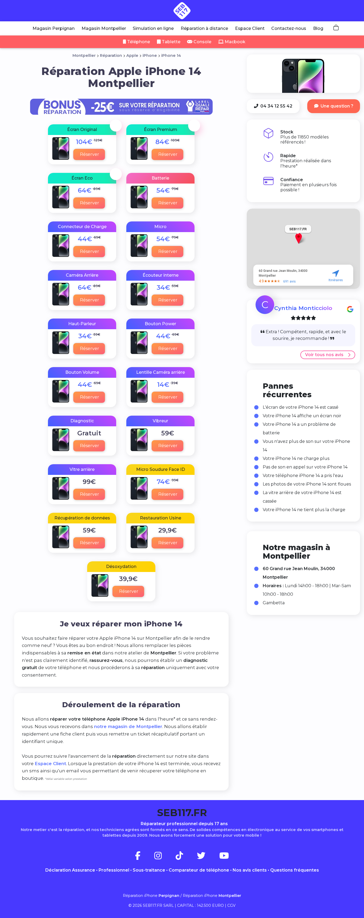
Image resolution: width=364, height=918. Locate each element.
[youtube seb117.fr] (224, 857)
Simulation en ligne (153, 28)
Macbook (234, 41)
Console (201, 41)
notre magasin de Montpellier (128, 726)
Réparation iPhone (151, 895)
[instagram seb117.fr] (164, 857)
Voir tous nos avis (324, 354)
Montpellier (84, 55)
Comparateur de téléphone (199, 870)
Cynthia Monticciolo (303, 308)
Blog (318, 28)
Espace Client (250, 28)
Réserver (89, 154)
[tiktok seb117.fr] (186, 857)
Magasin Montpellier (104, 28)
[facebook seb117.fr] (144, 857)
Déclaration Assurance (70, 870)
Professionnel (114, 870)
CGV (231, 905)
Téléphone (138, 41)
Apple (132, 55)
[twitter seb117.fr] (207, 857)
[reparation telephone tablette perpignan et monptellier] (182, 10)
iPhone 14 (171, 55)
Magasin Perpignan (54, 28)
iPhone (150, 55)
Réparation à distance (204, 28)
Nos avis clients (250, 870)
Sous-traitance (149, 870)
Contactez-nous (288, 28)
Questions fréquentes (294, 870)
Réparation (111, 55)
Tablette (170, 41)
